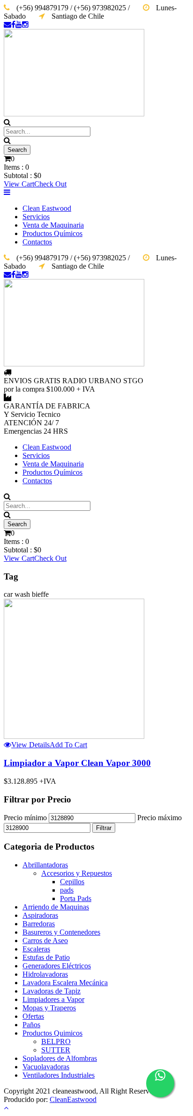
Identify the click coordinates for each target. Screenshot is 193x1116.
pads (67, 890)
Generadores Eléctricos (56, 966)
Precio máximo (159, 818)
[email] (7, 25)
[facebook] (13, 25)
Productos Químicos (52, 233)
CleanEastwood (73, 1099)
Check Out (50, 184)
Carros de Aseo (45, 940)
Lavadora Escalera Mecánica (65, 983)
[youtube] (18, 25)
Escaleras (36, 949)
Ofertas (33, 1016)
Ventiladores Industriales (58, 1075)
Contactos (37, 242)
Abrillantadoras (45, 865)
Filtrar (103, 827)
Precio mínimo (25, 818)
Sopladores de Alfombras (59, 1058)
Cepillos (72, 882)
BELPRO (56, 1041)
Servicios (36, 217)
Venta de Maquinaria (53, 225)
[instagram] (25, 25)
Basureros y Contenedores (61, 932)
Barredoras (38, 924)
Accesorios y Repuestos (76, 873)
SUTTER (55, 1050)
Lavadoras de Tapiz (51, 991)
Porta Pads (75, 898)
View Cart (19, 184)
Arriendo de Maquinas (55, 907)
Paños (31, 1025)
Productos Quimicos (52, 1033)
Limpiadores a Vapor (53, 999)
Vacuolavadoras (45, 1067)
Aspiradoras (40, 915)
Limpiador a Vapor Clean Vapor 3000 (77, 763)
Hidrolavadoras (45, 974)
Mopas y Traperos (49, 1008)
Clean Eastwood (46, 208)
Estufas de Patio (46, 957)
